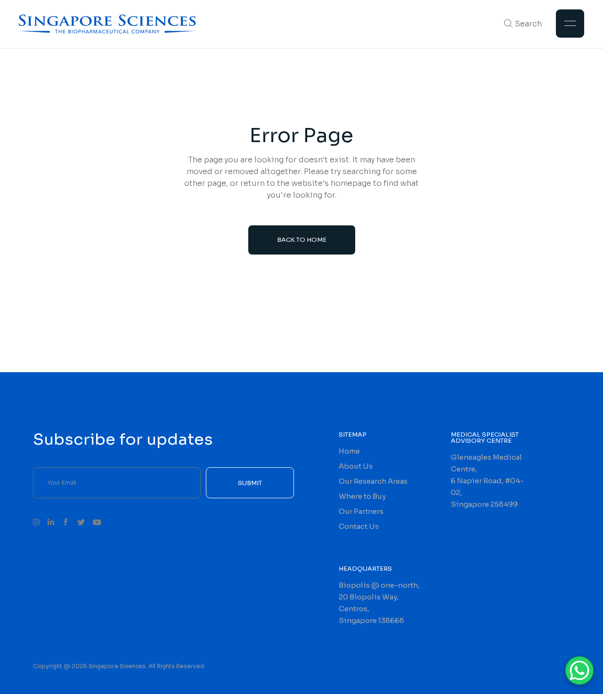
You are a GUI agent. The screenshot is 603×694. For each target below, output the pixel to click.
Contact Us (359, 526)
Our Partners (361, 511)
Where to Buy (362, 496)
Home (349, 451)
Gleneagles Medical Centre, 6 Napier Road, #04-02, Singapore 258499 (487, 481)
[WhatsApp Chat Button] (579, 670)
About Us (356, 466)
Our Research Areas (373, 481)
